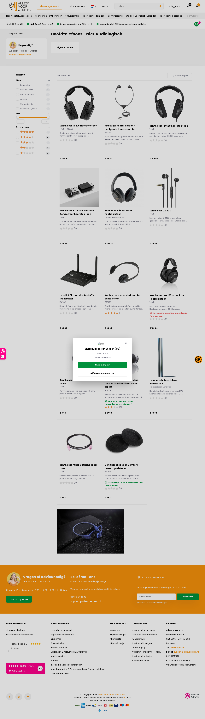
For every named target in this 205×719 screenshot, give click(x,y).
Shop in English (102, 365)
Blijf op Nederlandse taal (102, 373)
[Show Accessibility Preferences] (198, 359)
